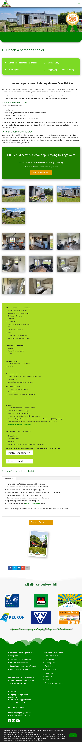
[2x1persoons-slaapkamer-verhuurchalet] (41, 294)
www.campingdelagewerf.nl (19, 715)
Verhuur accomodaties (19, 662)
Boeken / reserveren (41, 522)
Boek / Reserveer (41, 172)
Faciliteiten (49, 666)
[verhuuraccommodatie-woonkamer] (41, 271)
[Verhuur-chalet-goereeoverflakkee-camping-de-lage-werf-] (13, 202)
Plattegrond (50, 662)
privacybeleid (13, 738)
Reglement (49, 676)
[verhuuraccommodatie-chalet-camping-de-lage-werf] (41, 202)
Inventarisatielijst (17, 461)
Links (47, 680)
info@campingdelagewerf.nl (19, 712)
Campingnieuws (51, 656)
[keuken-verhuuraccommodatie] (13, 271)
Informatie (9, 478)
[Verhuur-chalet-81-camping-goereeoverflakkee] (68, 202)
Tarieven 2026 (50, 669)
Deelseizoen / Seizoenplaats (21, 659)
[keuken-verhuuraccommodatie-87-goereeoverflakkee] (41, 249)
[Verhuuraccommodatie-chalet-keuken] (68, 271)
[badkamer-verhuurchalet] (13, 294)
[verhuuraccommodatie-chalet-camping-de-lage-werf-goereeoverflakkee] (13, 224)
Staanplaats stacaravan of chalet (23, 666)
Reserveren (49, 673)
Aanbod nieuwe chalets (19, 669)
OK (73, 735)
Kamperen (14, 656)
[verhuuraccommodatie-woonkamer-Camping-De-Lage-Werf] (68, 249)
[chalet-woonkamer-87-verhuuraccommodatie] (13, 249)
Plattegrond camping (19, 452)
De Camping (50, 659)
